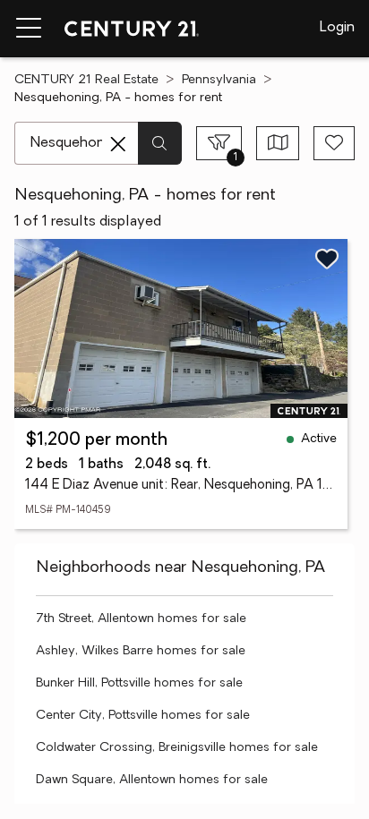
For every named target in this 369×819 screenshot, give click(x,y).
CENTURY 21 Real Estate (86, 80)
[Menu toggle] (28, 28)
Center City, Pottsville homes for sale (143, 715)
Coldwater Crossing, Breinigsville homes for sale (177, 748)
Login (337, 28)
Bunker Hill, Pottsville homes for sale (139, 683)
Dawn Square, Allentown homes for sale (152, 780)
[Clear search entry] (118, 144)
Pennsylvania (219, 80)
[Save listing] (327, 258)
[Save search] (334, 143)
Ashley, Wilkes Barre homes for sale (140, 651)
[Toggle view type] (278, 143)
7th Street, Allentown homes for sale (141, 619)
